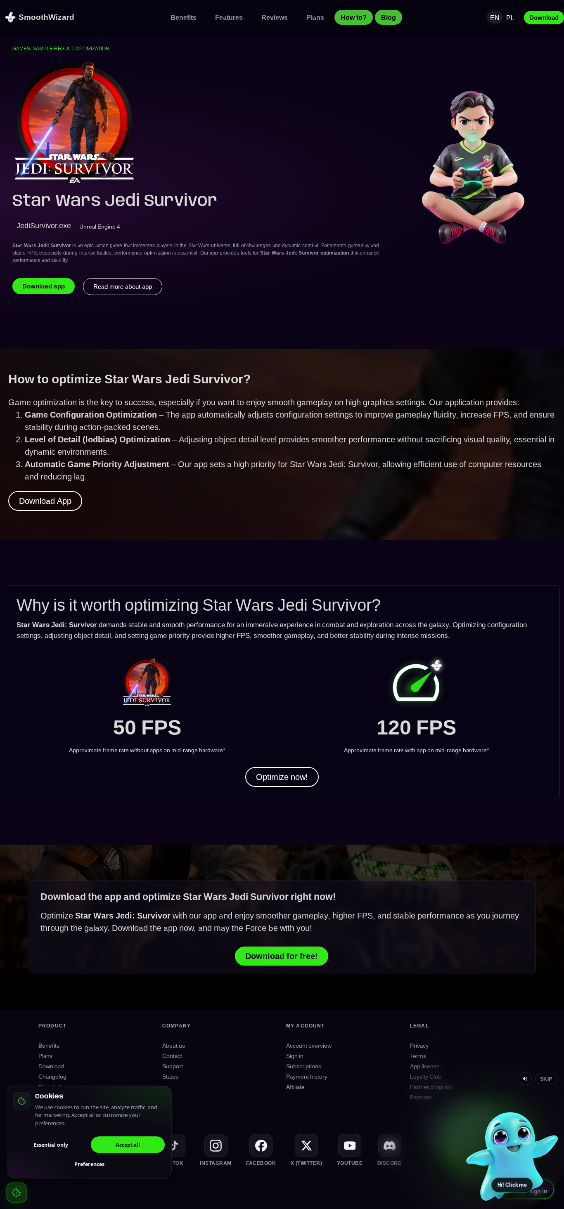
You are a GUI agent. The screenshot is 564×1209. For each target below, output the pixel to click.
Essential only (50, 1144)
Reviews (274, 17)
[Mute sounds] (525, 1078)
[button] (512, 1155)
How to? (354, 17)
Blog (388, 17)
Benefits (184, 17)
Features (229, 17)
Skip (546, 1078)
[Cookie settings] (16, 1192)
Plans (315, 17)
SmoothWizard (46, 17)
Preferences (89, 1164)
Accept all (128, 1144)
